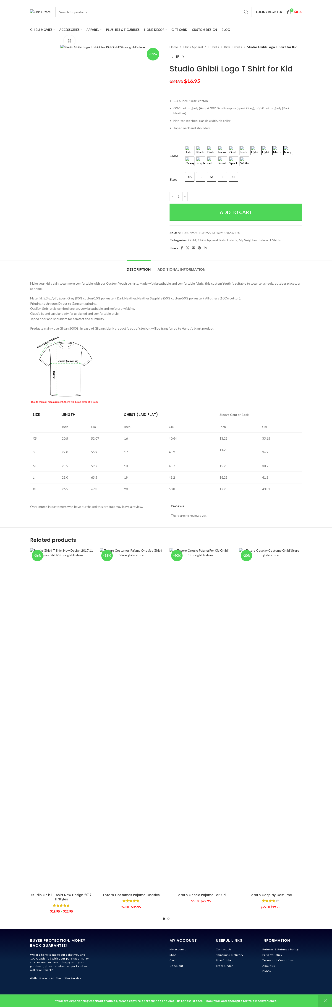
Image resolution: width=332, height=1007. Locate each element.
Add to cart (236, 212)
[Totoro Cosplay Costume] (270, 719)
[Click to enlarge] (69, 41)
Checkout (176, 966)
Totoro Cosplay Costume (270, 895)
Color (174, 156)
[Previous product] (172, 57)
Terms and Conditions (278, 960)
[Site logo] (40, 11)
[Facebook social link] (182, 248)
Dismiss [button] (325, 1001)
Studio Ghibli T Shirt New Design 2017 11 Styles (61, 897)
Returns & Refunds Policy (280, 949)
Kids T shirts (233, 47)
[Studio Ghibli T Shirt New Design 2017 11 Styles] (61, 719)
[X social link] (188, 248)
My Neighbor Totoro (253, 240)
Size (173, 179)
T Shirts (213, 47)
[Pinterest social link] (199, 248)
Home (174, 47)
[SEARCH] (246, 12)
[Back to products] (177, 57)
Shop (173, 955)
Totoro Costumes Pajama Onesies (131, 895)
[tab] (139, 267)
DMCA (266, 971)
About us (268, 966)
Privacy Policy (272, 955)
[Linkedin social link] (205, 248)
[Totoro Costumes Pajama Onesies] (131, 719)
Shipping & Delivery (229, 955)
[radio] (189, 150)
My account (178, 949)
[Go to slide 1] (164, 919)
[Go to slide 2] (168, 919)
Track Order (224, 966)
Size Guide (223, 960)
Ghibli (192, 240)
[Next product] (183, 57)
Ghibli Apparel (193, 47)
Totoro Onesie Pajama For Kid (201, 895)
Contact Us (224, 949)
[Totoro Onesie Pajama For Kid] (201, 719)
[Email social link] (193, 248)
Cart (173, 960)
